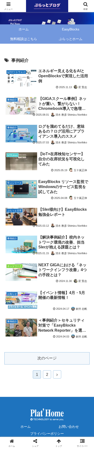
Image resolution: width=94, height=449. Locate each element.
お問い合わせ (69, 426)
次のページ (47, 358)
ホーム (25, 426)
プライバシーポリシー (47, 433)
